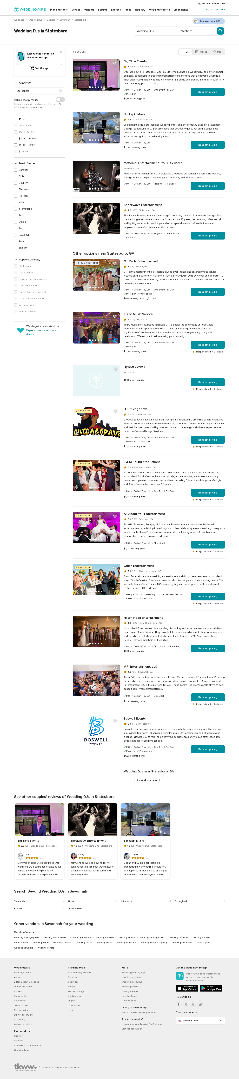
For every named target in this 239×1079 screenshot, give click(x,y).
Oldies (22, 221)
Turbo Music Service (138, 314)
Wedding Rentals (201, 937)
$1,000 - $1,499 (27, 138)
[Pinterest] (193, 1004)
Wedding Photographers (26, 937)
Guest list (73, 981)
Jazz (21, 215)
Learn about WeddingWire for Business (142, 1024)
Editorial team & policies (26, 981)
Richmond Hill (75, 908)
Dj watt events (134, 367)
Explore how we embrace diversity (41, 332)
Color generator (130, 991)
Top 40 (23, 247)
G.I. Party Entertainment (141, 261)
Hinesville (126, 901)
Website (159, 9)
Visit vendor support (132, 1028)
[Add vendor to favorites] (115, 64)
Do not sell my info (24, 1014)
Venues (76, 9)
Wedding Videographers (152, 937)
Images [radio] (203, 51)
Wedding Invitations (182, 942)
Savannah (65, 19)
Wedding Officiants (178, 937)
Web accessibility (23, 1024)
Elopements (181, 9)
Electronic (24, 189)
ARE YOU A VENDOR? (213, 3)
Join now (219, 9)
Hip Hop (23, 195)
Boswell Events (135, 719)
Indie (21, 202)
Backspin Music (135, 114)
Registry (140, 9)
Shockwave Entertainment (143, 205)
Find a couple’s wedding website (139, 1012)
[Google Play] (211, 991)
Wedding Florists (127, 937)
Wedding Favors (46, 947)
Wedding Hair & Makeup (55, 937)
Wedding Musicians (126, 942)
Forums (102, 9)
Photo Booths (21, 942)
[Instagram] (200, 1004)
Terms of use (21, 1005)
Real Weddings (129, 996)
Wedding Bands (41, 942)
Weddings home (22, 972)
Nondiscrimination (23, 986)
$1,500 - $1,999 (27, 145)
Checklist (72, 977)
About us (18, 977)
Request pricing (207, 92)
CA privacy (19, 1019)
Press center (20, 996)
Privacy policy (21, 1010)
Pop (21, 228)
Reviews (18, 1040)
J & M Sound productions (142, 462)
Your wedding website (79, 972)
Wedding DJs (36, 19)
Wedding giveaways (132, 981)
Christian (23, 170)
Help (70, 1010)
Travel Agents (203, 942)
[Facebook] (179, 1004)
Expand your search (148, 780)
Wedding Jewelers (23, 947)
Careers (18, 991)
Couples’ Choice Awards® (27, 1045)
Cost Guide (74, 1005)
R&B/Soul (24, 234)
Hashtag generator (131, 977)
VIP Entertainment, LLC (140, 667)
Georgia (51, 19)
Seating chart (75, 996)
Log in (208, 9)
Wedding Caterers (105, 937)
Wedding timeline (130, 986)
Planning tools (59, 9)
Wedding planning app (133, 972)
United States (190, 1020)
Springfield (181, 901)
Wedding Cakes (84, 942)
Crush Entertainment (139, 566)
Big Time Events (135, 61)
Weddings (19, 19)
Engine (71, 1000)
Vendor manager (76, 991)
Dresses (116, 9)
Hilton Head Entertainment (143, 618)
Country (23, 183)
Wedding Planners (82, 937)
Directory (18, 1036)
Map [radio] (219, 51)
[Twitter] (186, 1004)
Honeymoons (129, 1000)
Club (21, 176)
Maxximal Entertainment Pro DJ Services (153, 163)
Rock (21, 241)
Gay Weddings (21, 1050)
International (25, 208)
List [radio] (188, 51)
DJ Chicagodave (136, 409)
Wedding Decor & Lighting (154, 942)
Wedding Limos (104, 942)
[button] (60, 91)
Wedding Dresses (62, 942)
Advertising (20, 1000)
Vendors (89, 9)
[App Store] (187, 991)
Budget (71, 986)
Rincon (71, 901)
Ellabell (18, 908)
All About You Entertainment (144, 514)
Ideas (128, 9)
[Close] (61, 52)
